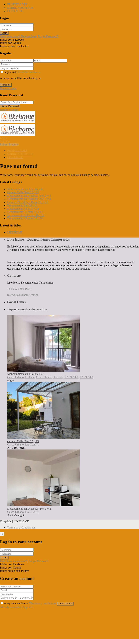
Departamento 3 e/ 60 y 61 (22, 205)
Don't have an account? (13, 561)
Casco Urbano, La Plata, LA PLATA (57, 377)
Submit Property (9, 144)
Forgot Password (38, 561)
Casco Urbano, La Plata (21, 377)
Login (4, 33)
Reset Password (10, 106)
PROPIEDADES (17, 4)
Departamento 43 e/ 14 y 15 (23, 208)
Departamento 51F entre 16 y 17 (25, 215)
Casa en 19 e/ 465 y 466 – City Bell (27, 202)
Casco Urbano (15, 444)
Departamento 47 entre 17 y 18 (25, 218)
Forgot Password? (48, 36)
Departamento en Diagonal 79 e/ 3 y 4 (29, 195)
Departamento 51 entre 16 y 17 (25, 211)
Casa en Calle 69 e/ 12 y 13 (23, 192)
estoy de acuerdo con (30, 603)
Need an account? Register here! (18, 36)
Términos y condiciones (42, 603)
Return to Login (9, 109)
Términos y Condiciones (21, 527)
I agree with (21, 72)
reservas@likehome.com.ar (22, 294)
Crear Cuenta (65, 603)
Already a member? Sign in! (16, 607)
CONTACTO (15, 11)
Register (5, 84)
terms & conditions (28, 72)
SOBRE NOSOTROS (20, 7)
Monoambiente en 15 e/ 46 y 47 (25, 189)
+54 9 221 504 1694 (19, 288)
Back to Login (8, 88)
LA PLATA (86, 377)
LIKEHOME (15, 232)
